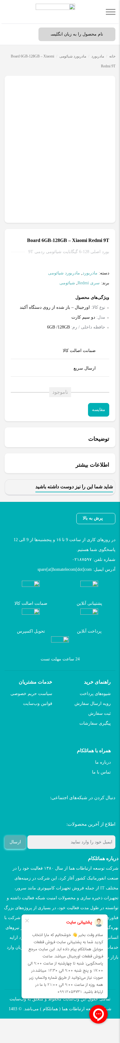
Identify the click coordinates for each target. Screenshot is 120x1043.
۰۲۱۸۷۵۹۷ (82, 559)
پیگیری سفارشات (95, 723)
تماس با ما (101, 772)
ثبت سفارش (99, 713)
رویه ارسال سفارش (92, 703)
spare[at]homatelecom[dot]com (65, 569)
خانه (112, 56)
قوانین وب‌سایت (37, 703)
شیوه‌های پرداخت (95, 693)
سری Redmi (89, 283)
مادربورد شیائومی (72, 56)
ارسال (15, 842)
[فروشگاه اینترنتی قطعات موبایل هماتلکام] (55, 12)
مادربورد (97, 56)
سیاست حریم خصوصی (31, 693)
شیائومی (67, 283)
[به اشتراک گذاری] (109, 84)
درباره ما (103, 762)
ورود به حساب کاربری (26, 34)
